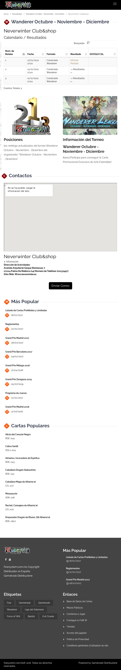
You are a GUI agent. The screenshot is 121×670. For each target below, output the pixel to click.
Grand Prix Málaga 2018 (17, 365)
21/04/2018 (17, 370)
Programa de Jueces (16, 393)
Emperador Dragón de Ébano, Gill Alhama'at (27, 517)
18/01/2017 (17, 315)
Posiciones (13, 139)
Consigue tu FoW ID (77, 620)
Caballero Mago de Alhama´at (20, 481)
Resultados (17, 14)
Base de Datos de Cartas (79, 601)
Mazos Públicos (75, 607)
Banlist (31, 616)
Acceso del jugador (77, 633)
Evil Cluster (48, 616)
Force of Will (13, 616)
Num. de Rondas (9, 52)
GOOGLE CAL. (97, 54)
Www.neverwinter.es (25, 274)
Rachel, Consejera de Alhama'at (21, 505)
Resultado (75, 54)
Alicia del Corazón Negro (18, 434)
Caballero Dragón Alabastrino (20, 470)
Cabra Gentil (11, 446)
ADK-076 (9, 497)
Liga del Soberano (34, 609)
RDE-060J (10, 521)
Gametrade (25, 603)
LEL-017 (9, 485)
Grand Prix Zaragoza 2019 (18, 379)
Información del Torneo (83, 139)
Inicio (6, 14)
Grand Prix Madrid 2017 (17, 338)
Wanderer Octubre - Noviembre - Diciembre (45, 14)
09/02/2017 (17, 356)
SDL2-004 (10, 450)
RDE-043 (9, 462)
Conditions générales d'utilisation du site (87, 645)
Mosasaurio (11, 493)
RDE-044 (10, 438)
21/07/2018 (17, 411)
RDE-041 (9, 474)
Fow (9, 603)
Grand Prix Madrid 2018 (17, 407)
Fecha (30, 54)
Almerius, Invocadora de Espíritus (22, 458)
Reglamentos (12, 324)
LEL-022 (9, 509)
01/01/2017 (17, 398)
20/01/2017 (17, 329)
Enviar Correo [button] (60, 285)
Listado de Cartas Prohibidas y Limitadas (26, 310)
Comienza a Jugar (76, 614)
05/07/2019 (17, 384)
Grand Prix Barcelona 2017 (18, 351)
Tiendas (71, 626)
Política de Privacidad (78, 639)
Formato (51, 54)
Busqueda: (79, 43)
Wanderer (12, 609)
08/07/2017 (17, 342)
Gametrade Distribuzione (18, 575)
